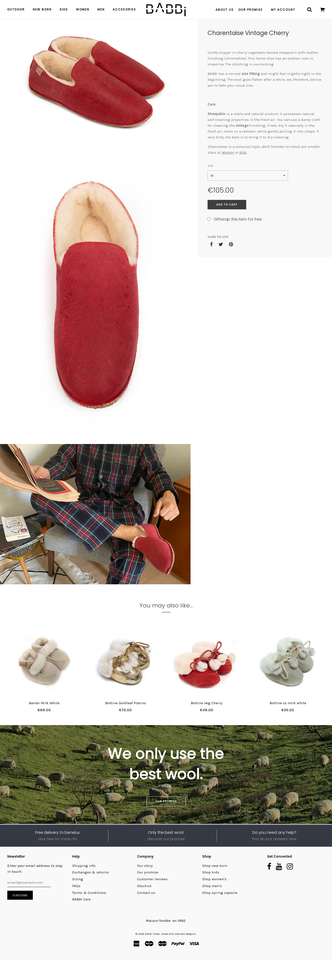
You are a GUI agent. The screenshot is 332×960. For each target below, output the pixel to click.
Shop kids (210, 872)
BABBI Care (81, 899)
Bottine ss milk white (288, 703)
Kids (64, 9)
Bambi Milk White (44, 703)
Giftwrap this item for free (238, 219)
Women (82, 9)
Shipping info (84, 865)
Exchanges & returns (90, 872)
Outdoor (16, 9)
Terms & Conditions (89, 892)
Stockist (144, 886)
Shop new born (214, 865)
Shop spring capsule (219, 892)
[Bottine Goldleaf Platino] (125, 661)
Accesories (124, 9)
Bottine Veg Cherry (206, 703)
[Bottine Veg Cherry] (207, 661)
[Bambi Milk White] (44, 661)
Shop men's (212, 886)
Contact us (146, 892)
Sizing (77, 879)
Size (210, 166)
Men (101, 9)
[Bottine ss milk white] (288, 661)
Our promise (166, 801)
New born (42, 9)
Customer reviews (152, 879)
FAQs (76, 886)
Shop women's (214, 879)
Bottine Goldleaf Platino (125, 703)
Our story (145, 865)
